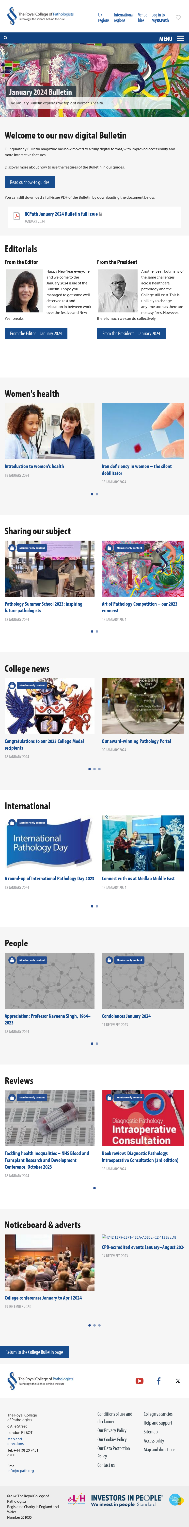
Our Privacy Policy (111, 1430)
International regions (124, 17)
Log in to (160, 17)
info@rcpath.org (20, 1470)
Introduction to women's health (34, 466)
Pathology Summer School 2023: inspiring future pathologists (43, 607)
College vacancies (158, 1413)
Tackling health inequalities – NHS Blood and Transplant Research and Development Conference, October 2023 (47, 1160)
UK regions (104, 17)
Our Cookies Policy (112, 1439)
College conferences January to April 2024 (43, 1297)
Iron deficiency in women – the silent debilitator (137, 469)
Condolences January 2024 (126, 1015)
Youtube (139, 1381)
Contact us (106, 1464)
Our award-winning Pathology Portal (136, 741)
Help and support (158, 1422)
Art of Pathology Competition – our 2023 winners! (139, 607)
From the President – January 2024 (131, 333)
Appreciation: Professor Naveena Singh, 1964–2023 (48, 1019)
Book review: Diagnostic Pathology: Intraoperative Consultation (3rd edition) (140, 1156)
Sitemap (151, 1431)
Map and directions (159, 1449)
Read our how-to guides (29, 182)
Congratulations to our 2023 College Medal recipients (44, 744)
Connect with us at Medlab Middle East (138, 878)
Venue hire (142, 17)
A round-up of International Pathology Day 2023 (49, 878)
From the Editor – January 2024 (36, 333)
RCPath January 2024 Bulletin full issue (61, 213)
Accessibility (154, 1440)
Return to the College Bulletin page (34, 1351)
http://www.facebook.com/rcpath (159, 1381)
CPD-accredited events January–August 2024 (143, 1247)
